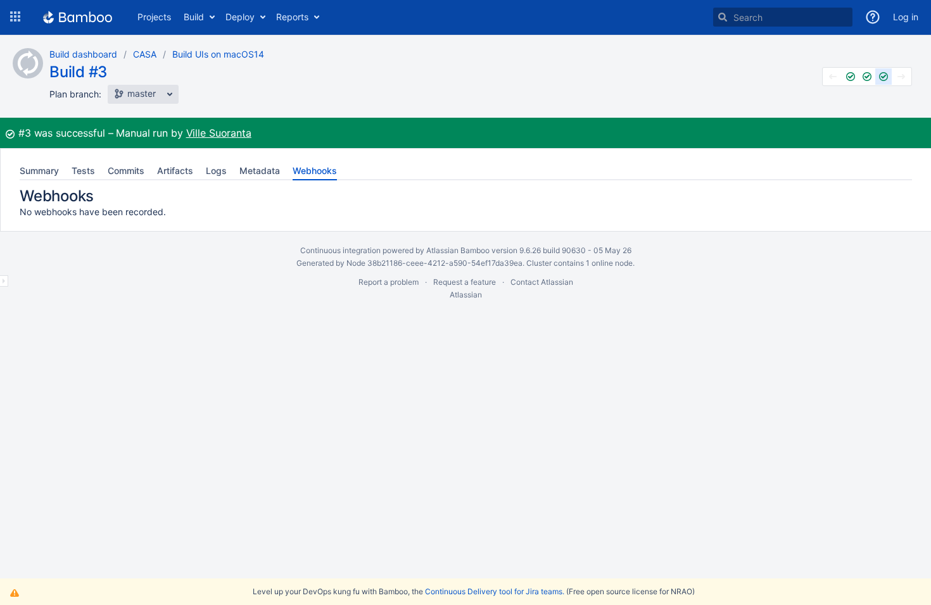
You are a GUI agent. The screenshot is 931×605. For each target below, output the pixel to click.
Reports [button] (292, 16)
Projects (154, 16)
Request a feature (464, 282)
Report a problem (388, 282)
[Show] (4, 281)
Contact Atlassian (541, 282)
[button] (15, 17)
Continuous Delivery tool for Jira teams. (494, 591)
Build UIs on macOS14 (218, 54)
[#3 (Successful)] (883, 76)
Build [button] (194, 16)
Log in (905, 16)
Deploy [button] (240, 16)
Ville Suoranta (218, 133)
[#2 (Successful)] (867, 76)
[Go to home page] (77, 17)
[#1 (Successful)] (850, 76)
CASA (144, 54)
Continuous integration (340, 250)
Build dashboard (83, 54)
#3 (24, 133)
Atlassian (466, 294)
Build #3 (78, 72)
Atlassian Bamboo (458, 250)
